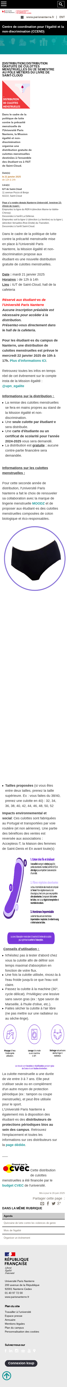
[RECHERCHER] (61, 4)
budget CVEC (13, 1185)
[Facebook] (48, 1204)
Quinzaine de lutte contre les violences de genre (30, 1223)
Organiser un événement (17, 1237)
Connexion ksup (21, 1363)
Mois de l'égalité (12, 1230)
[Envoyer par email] (42, 1204)
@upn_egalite (13, 386)
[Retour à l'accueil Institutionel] (16, 1263)
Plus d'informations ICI (28, 361)
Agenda (8, 1216)
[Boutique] (23, 1350)
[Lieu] (34, 1350)
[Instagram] (16, 1350)
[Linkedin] (10, 1350)
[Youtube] (29, 1350)
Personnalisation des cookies (22, 1331)
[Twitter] (53, 1204)
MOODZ (38, 503)
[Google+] (59, 1204)
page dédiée (15, 1145)
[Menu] (3, 4)
